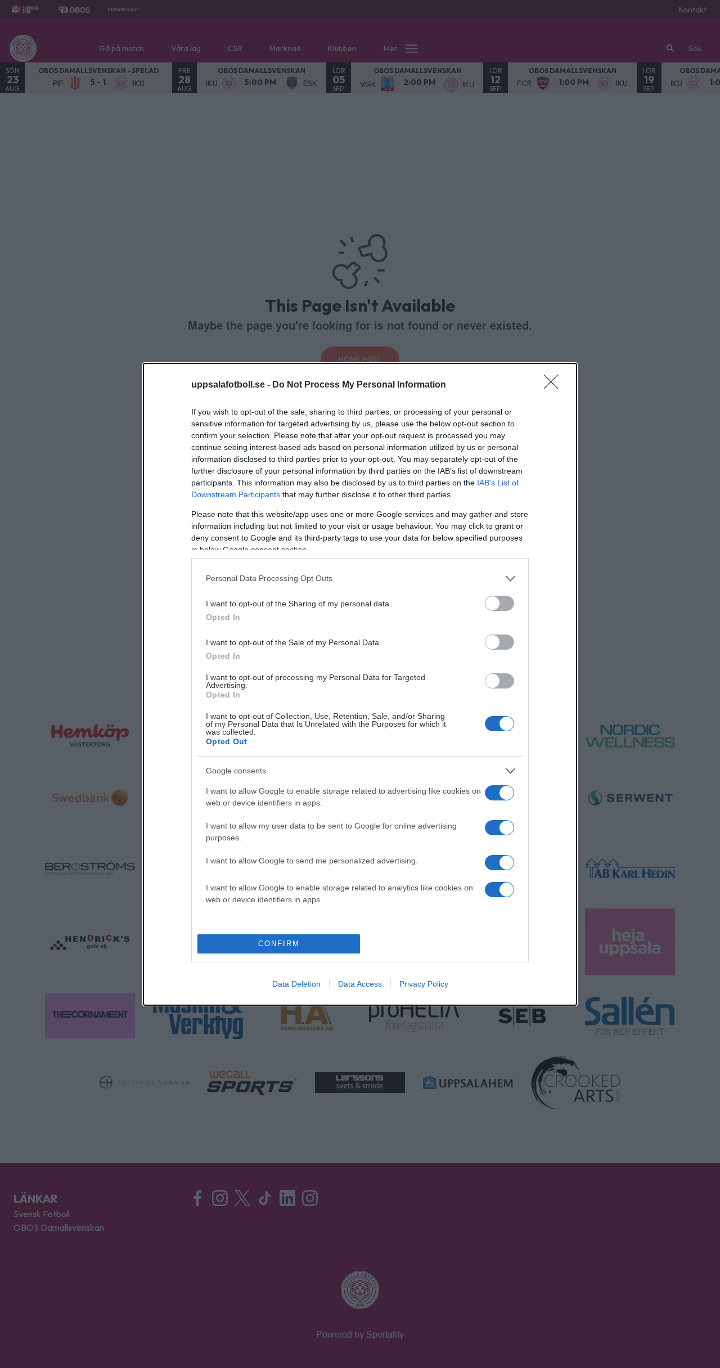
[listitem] (360, 578)
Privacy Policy (423, 983)
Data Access (360, 983)
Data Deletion (296, 983)
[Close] (554, 385)
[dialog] (360, 684)
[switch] (499, 603)
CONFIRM (279, 943)
